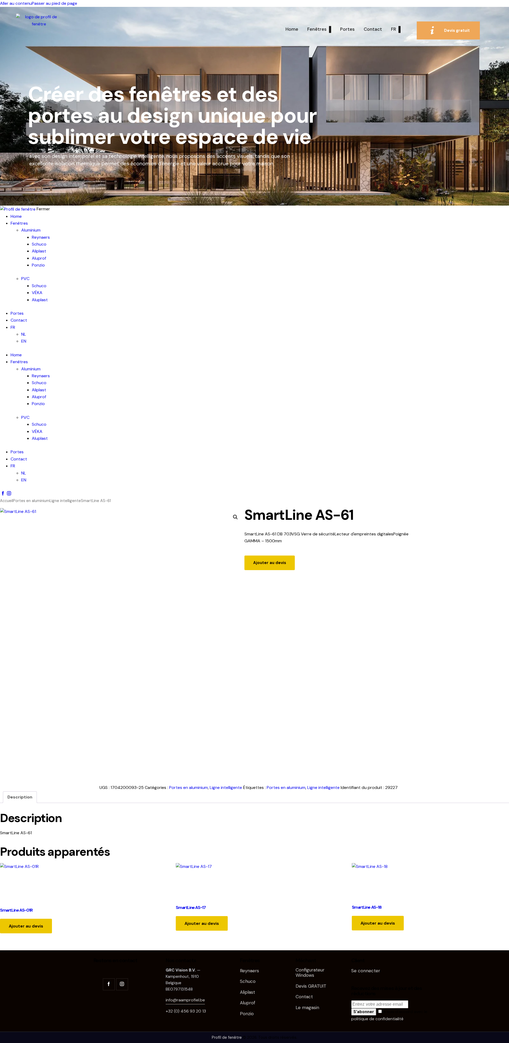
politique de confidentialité (377, 1019)
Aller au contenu (16, 3)
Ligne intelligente (65, 500)
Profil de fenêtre (227, 1037)
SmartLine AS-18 (366, 907)
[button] (235, 517)
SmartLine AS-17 (190, 907)
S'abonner (363, 1011)
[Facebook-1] (3, 493)
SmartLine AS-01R (16, 910)
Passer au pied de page (54, 3)
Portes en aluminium (31, 500)
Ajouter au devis (269, 562)
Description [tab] (19, 797)
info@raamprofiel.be (185, 1000)
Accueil (6, 500)
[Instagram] (9, 493)
